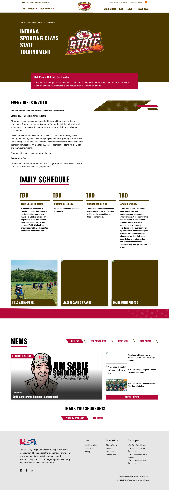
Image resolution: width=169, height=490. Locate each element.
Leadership (88, 448)
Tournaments (46, 8)
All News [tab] (75, 341)
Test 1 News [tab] (123, 341)
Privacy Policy (123, 476)
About (130, 8)
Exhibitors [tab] (98, 418)
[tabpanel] (84, 376)
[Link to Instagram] (20, 2)
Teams (22, 8)
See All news (132, 397)
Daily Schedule (44, 179)
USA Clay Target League (33, 2)
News (121, 8)
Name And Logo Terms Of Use (138, 476)
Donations (123, 2)
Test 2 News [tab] (145, 341)
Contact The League (136, 2)
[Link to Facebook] (22, 2)
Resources (143, 8)
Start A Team (110, 8)
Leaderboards (46, 2)
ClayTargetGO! (113, 2)
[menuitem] (22, 8)
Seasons (31, 8)
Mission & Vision (91, 445)
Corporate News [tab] (98, 341)
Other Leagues (133, 440)
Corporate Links (112, 440)
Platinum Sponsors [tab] (75, 418)
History (87, 451)
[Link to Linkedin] (24, 2)
